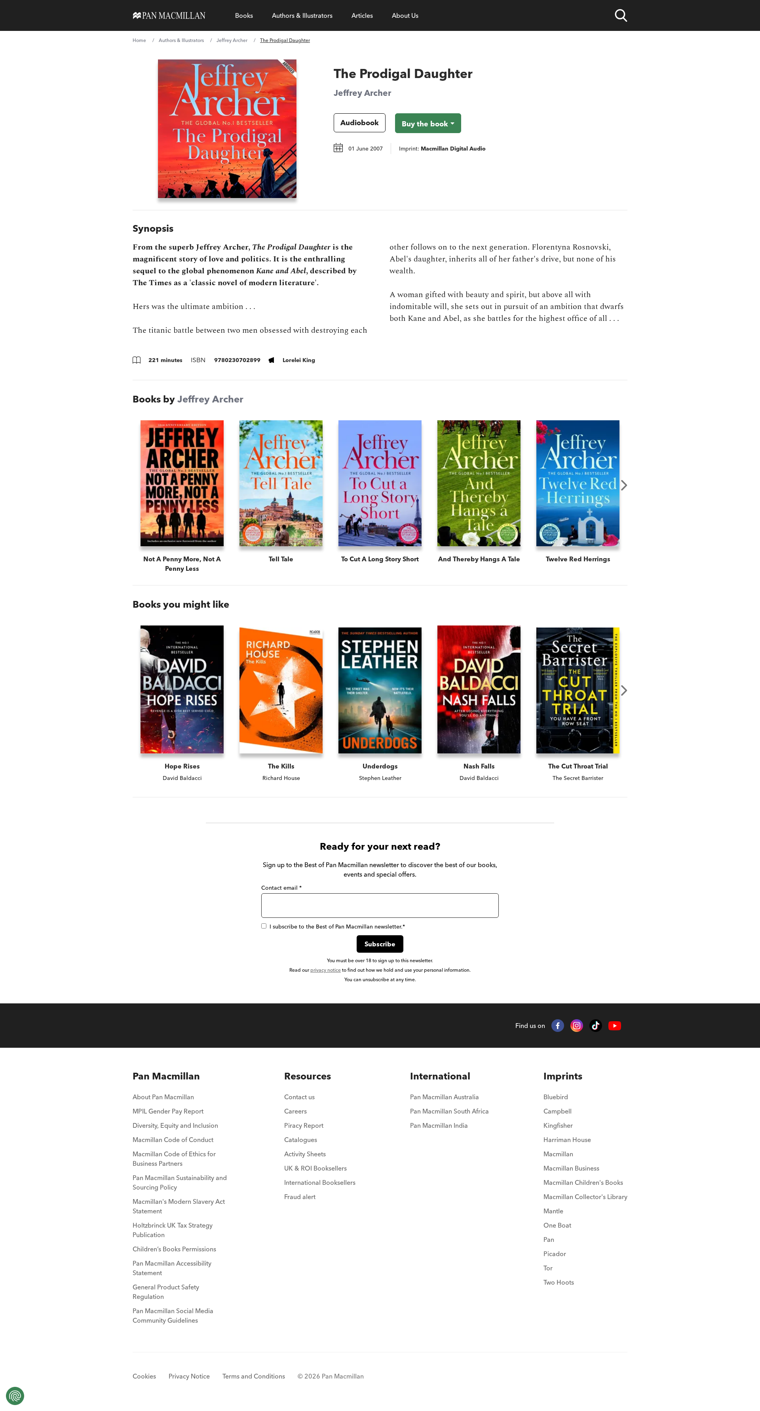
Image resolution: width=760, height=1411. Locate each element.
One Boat (557, 1225)
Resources (307, 1076)
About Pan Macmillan (163, 1097)
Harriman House (567, 1140)
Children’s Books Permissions (174, 1249)
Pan (548, 1239)
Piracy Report (303, 1125)
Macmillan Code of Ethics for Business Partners (174, 1158)
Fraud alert (299, 1197)
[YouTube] (614, 1025)
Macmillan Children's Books (583, 1182)
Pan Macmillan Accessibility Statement (172, 1268)
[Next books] (624, 485)
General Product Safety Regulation (166, 1291)
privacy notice (325, 970)
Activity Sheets (305, 1154)
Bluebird (555, 1097)
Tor (548, 1268)
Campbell (557, 1111)
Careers (295, 1111)
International (440, 1076)
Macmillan (558, 1154)
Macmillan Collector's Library (585, 1197)
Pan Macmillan (166, 1076)
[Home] (169, 15)
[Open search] (621, 15)
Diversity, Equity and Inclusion (175, 1125)
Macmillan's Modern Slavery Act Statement (179, 1206)
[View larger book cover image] (227, 128)
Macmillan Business (571, 1168)
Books (244, 15)
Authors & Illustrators (302, 15)
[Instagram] (576, 1025)
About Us (405, 15)
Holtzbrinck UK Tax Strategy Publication (173, 1230)
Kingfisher (558, 1125)
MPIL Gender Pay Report (168, 1111)
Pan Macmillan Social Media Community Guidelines (173, 1315)
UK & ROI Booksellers (315, 1168)
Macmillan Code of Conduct (173, 1140)
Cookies (144, 1376)
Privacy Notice (189, 1376)
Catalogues (300, 1140)
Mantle (553, 1211)
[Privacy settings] (15, 1396)
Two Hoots (558, 1282)
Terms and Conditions (253, 1376)
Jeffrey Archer (232, 40)
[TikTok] (595, 1025)
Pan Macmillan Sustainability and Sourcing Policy (180, 1182)
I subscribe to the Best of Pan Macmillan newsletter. (337, 926)
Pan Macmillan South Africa (449, 1111)
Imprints (562, 1076)
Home (139, 40)
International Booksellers (319, 1182)
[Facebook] (557, 1025)
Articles (362, 15)
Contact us (299, 1097)
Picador (554, 1254)
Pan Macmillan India (439, 1125)
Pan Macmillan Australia (444, 1097)
